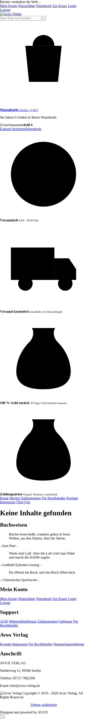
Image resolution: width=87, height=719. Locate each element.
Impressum (7, 502)
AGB (4, 621)
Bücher (15, 498)
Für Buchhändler (54, 498)
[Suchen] (44, 18)
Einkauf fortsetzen (13, 129)
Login (72, 6)
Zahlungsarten (31, 498)
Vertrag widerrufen (43, 705)
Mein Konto (8, 6)
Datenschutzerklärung (68, 644)
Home (4, 498)
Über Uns (23, 502)
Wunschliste (26, 6)
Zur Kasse (59, 6)
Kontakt (72, 498)
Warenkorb (44, 6)
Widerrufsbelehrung (23, 621)
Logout (5, 10)
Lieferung (65, 621)
